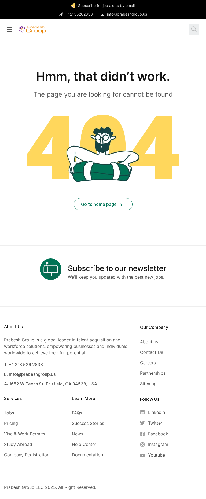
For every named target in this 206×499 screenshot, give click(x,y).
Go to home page (99, 204)
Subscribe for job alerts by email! (107, 5)
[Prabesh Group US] (32, 29)
